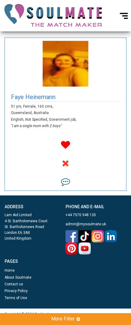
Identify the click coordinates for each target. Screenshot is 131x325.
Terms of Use (16, 298)
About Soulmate (18, 277)
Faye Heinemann (33, 97)
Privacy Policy (16, 291)
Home (10, 270)
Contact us (14, 284)
